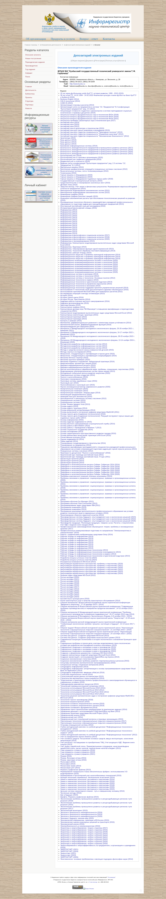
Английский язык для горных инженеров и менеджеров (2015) (85, 130)
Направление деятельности (51, 45)
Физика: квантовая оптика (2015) (73, 760)
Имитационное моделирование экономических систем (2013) (85, 192)
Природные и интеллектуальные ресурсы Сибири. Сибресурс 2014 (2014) (90, 464)
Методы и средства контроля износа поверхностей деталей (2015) (87, 350)
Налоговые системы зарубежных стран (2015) (78, 381)
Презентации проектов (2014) (72, 459)
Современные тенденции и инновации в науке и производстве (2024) (88, 651)
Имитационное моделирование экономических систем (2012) (85, 190)
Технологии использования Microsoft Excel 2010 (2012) (82, 690)
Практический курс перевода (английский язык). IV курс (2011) (85, 457)
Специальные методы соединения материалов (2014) (82, 665)
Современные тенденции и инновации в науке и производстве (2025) (88, 649)
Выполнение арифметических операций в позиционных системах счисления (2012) (93, 169)
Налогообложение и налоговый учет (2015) (77, 385)
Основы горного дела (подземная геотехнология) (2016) (83, 414)
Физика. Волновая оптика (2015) (73, 758)
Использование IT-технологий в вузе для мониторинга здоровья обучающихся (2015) (94, 290)
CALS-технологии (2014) (70, 101)
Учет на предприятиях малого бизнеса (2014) (78, 737)
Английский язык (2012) (69, 126)
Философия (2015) (67, 762)
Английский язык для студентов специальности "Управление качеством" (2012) (91, 134)
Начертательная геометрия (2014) (74, 391)
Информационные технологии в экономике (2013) (80, 286)
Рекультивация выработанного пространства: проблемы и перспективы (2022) (91, 569)
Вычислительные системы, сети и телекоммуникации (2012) (84, 171)
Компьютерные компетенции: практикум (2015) (79, 315)
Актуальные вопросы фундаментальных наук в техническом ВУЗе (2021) (89, 119)
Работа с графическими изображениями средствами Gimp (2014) (86, 534)
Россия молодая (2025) (69, 593)
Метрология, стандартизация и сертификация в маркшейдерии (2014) (88, 356)
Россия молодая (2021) (69, 579)
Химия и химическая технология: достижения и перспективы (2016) (87, 781)
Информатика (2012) (68, 214)
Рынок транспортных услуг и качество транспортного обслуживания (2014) (90, 601)
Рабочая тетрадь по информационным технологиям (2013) (84, 550)
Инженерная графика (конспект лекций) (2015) (79, 196)
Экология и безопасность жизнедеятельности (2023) (81, 814)
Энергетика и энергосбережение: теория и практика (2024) (84, 842)
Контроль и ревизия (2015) (71, 321)
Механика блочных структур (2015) (74, 358)
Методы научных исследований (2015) (75, 352)
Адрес (65, 79)
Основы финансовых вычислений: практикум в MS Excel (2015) (85, 435)
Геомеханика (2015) (68, 173)
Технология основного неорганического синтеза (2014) (82, 705)
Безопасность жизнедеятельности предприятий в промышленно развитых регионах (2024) (96, 152)
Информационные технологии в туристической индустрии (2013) (86, 282)
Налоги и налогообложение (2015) (74, 377)
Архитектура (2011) (68, 138)
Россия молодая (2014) (69, 589)
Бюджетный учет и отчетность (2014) (75, 161)
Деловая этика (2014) (69, 185)
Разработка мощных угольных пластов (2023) (78, 558)
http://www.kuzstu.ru (77, 84)
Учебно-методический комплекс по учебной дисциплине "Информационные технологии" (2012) (98, 735)
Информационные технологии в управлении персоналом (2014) (86, 284)
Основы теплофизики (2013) (71, 431)
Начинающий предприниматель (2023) (76, 395)
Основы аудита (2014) (69, 406)
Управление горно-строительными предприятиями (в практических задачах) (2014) (93, 709)
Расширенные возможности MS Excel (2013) (78, 562)
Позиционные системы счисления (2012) (76, 451)
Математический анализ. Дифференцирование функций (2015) (85, 325)
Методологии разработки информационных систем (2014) (83, 344)
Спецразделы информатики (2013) (74, 667)
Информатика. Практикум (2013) (73, 247)
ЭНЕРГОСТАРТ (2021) (69, 849)
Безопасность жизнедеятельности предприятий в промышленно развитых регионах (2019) (96, 150)
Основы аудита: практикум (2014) (73, 408)
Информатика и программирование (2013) (77, 241)
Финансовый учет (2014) (70, 768)
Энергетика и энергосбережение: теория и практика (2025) (84, 843)
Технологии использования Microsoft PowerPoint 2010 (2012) (84, 692)
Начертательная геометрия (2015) (74, 389)
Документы (90, 61)
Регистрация (99, 61)
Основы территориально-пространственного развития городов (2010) (88, 433)
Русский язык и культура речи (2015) (74, 599)
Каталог (122, 61)
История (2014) (66, 295)
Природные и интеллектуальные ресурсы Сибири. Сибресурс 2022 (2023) (90, 472)
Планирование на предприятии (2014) (75, 445)
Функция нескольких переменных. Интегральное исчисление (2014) (87, 777)
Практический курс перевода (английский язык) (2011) (82, 455)
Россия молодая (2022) (69, 595)
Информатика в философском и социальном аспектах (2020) (85, 239)
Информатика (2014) (68, 212)
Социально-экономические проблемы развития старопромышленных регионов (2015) (94, 661)
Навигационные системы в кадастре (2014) (77, 375)
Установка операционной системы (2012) (76, 725)
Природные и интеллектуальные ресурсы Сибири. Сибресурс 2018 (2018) (90, 468)
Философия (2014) (67, 764)
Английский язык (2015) (69, 124)
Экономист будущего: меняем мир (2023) (77, 818)
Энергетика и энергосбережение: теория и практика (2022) (84, 840)
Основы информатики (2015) (72, 420)
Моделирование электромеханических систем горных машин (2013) (87, 371)
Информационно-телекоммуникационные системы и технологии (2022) (89, 270)
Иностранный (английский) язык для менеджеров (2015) (82, 206)
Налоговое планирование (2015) (73, 379)
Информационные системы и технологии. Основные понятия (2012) (87, 278)
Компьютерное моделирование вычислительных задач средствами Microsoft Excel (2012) (96, 313)
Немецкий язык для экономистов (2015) (76, 396)
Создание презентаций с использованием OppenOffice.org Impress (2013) (89, 657)
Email (66, 86)
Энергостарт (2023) (68, 855)
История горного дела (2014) (72, 297)
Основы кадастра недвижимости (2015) (76, 422)
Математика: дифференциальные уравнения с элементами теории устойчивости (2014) (95, 323)
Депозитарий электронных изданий (78, 45)
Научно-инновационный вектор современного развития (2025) (85, 387)
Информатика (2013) (68, 210)
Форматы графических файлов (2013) (75, 770)
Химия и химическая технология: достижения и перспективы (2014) (87, 779)
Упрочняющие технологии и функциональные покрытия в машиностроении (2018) (93, 723)
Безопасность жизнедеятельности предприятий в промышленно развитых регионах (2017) (96, 148)
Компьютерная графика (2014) (72, 307)
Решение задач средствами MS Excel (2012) (78, 575)
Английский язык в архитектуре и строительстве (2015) (82, 128)
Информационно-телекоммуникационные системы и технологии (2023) (89, 266)
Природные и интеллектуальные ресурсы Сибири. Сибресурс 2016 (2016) (90, 466)
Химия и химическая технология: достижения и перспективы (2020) (87, 783)
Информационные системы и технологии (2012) (79, 276)
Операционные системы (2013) (73, 400)
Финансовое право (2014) (70, 766)
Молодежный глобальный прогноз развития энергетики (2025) (85, 373)
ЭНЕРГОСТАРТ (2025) (69, 857)
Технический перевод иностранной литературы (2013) (82, 686)
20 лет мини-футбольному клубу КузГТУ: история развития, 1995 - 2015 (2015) (92, 93)
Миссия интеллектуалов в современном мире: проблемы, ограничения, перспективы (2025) (97, 369)
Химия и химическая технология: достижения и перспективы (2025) (87, 787)
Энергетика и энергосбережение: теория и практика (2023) (84, 836)
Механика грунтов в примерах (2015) (75, 360)
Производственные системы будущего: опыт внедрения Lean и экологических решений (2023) (98, 517)
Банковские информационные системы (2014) (78, 146)
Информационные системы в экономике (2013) (79, 274)
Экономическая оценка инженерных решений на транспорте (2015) (87, 822)
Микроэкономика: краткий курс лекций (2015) (78, 363)
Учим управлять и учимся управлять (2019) (77, 752)
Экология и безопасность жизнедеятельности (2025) (81, 816)
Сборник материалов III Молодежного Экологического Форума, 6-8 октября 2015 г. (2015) (96, 616)
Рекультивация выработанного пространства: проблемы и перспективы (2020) (91, 567)
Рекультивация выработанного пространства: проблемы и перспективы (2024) (91, 573)
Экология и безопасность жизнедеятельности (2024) (81, 812)
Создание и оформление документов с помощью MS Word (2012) (86, 653)
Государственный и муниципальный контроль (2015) (81, 181)
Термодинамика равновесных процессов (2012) (79, 684)
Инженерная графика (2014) (71, 194)
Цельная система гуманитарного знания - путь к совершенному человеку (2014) (92, 791)
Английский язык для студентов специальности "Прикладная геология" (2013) (91, 132)
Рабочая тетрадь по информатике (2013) (76, 536)
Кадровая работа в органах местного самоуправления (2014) (85, 301)
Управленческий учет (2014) (71, 717)
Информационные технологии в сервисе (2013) (79, 280)
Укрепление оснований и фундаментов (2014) (78, 707)
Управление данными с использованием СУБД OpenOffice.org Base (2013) (90, 711)
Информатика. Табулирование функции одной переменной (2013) (87, 249)
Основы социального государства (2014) (76, 429)
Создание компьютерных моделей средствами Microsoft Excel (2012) (88, 655)
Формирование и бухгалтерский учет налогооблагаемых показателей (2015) (90, 775)
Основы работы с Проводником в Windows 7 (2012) (80, 428)
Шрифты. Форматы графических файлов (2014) (79, 797)
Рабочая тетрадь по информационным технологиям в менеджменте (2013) (90, 552)
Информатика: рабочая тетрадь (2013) (76, 253)
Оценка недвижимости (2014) (72, 439)
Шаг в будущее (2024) (69, 795)
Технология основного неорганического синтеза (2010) (82, 704)
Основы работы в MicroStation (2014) (75, 426)
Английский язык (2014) (69, 122)
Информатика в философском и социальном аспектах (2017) (85, 235)
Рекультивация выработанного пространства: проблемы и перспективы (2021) (91, 566)
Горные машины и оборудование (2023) (76, 175)
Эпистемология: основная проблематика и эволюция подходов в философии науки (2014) (96, 859)
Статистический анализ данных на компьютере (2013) (82, 676)
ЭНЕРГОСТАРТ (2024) (69, 851)
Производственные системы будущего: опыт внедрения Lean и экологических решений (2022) (98, 519)
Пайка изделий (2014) (69, 441)
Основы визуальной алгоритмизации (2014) (77, 410)
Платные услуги (112, 61)
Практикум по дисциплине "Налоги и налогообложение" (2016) (85, 453)
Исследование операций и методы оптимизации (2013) (82, 293)
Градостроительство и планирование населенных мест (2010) (85, 183)
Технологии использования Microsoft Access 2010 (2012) (82, 688)
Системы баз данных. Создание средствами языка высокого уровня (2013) (90, 637)
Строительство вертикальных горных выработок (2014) (82, 678)
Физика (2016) (66, 756)
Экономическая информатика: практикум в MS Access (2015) (84, 820)
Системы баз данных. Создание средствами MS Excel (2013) (84, 636)
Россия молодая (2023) (69, 597)
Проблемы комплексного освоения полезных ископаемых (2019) (86, 476)
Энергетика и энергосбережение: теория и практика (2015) (84, 830)
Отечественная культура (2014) (72, 437)
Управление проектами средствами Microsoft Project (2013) (84, 713)
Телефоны (63, 82)
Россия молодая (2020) (69, 577)
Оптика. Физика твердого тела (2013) (75, 404)
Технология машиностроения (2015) (75, 702)
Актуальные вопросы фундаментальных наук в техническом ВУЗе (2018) (89, 115)
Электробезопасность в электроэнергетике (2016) (80, 826)
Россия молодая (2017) (69, 587)
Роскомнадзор (111, 877)
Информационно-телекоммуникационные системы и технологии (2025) (89, 272)
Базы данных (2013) (68, 140)
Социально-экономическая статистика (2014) (78, 659)
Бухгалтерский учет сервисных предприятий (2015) (80, 159)
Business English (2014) (69, 99)
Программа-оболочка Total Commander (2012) (78, 503)
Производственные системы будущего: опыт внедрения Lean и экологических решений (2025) (98, 521)
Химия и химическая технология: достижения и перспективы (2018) (87, 785)
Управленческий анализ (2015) (72, 715)
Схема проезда (93, 882)
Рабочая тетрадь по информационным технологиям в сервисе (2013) (88, 554)
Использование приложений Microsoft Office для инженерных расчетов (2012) (91, 291)
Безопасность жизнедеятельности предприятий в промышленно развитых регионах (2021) (96, 154)
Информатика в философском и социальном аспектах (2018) (85, 237)
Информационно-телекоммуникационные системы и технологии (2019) (89, 262)
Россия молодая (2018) (69, 583)
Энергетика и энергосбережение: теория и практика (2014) (84, 834)
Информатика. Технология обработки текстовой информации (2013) (87, 251)
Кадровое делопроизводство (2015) (74, 303)
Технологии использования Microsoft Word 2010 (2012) (82, 694)
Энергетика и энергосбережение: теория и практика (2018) (84, 832)
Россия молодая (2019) (69, 581)
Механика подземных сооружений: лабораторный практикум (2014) (87, 361)
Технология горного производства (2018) (76, 700)
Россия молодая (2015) (69, 591)
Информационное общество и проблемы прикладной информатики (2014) (90, 255)
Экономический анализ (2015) (72, 824)
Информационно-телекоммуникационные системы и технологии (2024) (89, 264)
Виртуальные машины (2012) (72, 167)
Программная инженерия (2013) (73, 507)
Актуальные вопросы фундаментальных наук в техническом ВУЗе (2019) (89, 117)
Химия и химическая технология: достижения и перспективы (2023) (87, 789)
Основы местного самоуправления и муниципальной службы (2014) (87, 424)
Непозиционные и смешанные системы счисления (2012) (83, 398)
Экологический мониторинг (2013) (74, 810)
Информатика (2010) (68, 216)
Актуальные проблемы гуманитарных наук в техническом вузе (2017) (88, 120)
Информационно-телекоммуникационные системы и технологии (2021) (89, 268)
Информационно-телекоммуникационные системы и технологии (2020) (89, 260)
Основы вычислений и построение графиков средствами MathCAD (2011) (89, 412)
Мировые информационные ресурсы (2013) (78, 365)
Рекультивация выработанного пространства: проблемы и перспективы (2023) (91, 571)
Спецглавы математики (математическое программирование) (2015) (88, 663)
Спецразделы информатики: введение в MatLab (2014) (82, 672)
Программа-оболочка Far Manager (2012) (77, 501)
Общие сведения (78, 61)
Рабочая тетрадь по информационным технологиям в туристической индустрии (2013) (95, 556)
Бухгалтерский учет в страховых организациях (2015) (81, 157)
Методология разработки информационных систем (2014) (83, 348)
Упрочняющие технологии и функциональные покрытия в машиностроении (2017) (93, 721)
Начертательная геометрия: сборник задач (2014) (80, 393)
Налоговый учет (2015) (69, 383)
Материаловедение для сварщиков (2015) (77, 326)
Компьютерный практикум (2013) (73, 317)
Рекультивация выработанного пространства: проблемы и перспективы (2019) (91, 564)
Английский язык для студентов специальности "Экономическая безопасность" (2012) (94, 136)
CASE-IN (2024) (66, 103)
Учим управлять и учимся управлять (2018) (77, 750)
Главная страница (31, 45)
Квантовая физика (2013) (70, 305)
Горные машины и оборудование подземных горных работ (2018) (86, 179)
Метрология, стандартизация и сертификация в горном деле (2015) (87, 354)
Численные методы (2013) (71, 793)
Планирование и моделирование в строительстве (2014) (83, 443)
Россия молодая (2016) (69, 585)
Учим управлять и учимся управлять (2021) (77, 754)
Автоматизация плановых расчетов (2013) (77, 105)
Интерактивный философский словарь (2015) (78, 208)
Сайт (66, 84)
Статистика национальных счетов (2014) (76, 674)
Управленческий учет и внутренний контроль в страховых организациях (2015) (91, 719)
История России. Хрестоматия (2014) (75, 299)
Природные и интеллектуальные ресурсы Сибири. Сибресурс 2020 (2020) (90, 470)
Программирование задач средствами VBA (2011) (80, 505)
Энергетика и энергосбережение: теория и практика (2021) (84, 838)
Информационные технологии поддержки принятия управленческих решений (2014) (94, 288)
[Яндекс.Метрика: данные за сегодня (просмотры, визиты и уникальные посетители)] (88, 889)
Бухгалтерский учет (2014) (70, 155)
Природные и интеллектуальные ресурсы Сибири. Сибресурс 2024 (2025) (90, 474)
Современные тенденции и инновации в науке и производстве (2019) (88, 647)
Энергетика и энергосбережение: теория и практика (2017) (84, 828)
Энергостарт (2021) (68, 853)
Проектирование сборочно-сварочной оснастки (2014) (82, 515)
